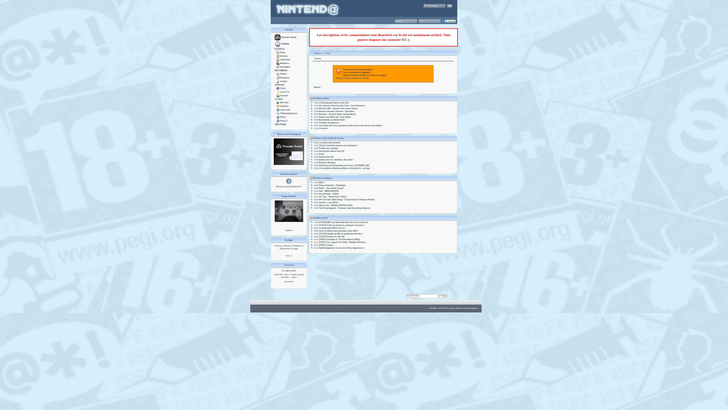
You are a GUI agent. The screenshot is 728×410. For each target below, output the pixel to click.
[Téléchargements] (277, 113)
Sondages (285, 67)
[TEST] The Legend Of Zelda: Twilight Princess (342, 242)
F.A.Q (283, 88)
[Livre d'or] (277, 92)
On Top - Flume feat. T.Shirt (332, 197)
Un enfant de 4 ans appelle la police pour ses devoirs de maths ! (351, 125)
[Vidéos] (277, 74)
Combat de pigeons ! (329, 122)
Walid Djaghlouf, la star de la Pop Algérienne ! (342, 248)
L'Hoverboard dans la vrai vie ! (334, 103)
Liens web (285, 110)
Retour (317, 87)
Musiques (285, 77)
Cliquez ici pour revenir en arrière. (352, 78)
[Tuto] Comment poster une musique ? (338, 145)
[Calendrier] (277, 59)
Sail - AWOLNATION (329, 191)
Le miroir (323, 128)
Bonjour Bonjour (327, 162)
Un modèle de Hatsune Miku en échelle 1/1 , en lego (344, 168)
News (283, 52)
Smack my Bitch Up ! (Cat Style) (335, 117)
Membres (284, 63)
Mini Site (284, 102)
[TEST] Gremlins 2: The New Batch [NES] (339, 239)
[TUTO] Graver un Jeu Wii (331, 236)
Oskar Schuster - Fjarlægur (332, 185)
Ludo (321, 154)
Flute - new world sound (331, 188)
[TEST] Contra (326, 245)
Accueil (289, 29)
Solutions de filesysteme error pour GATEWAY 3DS (344, 165)
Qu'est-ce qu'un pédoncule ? (289, 186)
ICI (404, 40)
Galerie (289, 230)
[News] (277, 52)
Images (283, 81)
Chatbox (284, 106)
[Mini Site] (277, 102)
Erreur (328, 53)
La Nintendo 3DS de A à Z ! (332, 228)
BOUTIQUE (280, 124)
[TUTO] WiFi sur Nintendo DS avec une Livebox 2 (343, 222)
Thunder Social (288, 37)
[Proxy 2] (277, 121)
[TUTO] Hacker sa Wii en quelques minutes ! (341, 234)
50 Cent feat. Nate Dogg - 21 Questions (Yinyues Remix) (347, 199)
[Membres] (277, 63)
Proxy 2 (283, 121)
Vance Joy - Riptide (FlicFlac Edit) (335, 205)
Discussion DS (326, 157)
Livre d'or (284, 92)
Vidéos (283, 74)
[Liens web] (277, 110)
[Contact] (277, 95)
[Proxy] (277, 117)
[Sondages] (277, 67)
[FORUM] (278, 44)
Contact (284, 95)
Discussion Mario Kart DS (331, 151)
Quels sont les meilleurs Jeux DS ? (336, 159)
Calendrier (285, 59)
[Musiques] (277, 77)
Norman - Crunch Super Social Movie (337, 114)
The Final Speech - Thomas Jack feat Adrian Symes (344, 208)
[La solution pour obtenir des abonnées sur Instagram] (289, 164)
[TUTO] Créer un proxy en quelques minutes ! (342, 225)
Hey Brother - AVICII (329, 194)
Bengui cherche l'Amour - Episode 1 (337, 111)
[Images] (277, 81)
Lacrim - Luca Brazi (328, 202)
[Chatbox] (277, 106)
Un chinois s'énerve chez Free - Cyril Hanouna (342, 105)
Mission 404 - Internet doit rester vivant (338, 108)
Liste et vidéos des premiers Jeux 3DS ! (338, 231)
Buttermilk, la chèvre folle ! (332, 120)
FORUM (285, 44)
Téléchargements (288, 113)
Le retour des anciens (329, 142)
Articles (284, 56)
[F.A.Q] (277, 88)
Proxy (283, 117)
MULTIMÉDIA (281, 70)
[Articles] (277, 56)
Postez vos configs (328, 148)
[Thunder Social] (278, 37)
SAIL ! (322, 182)
